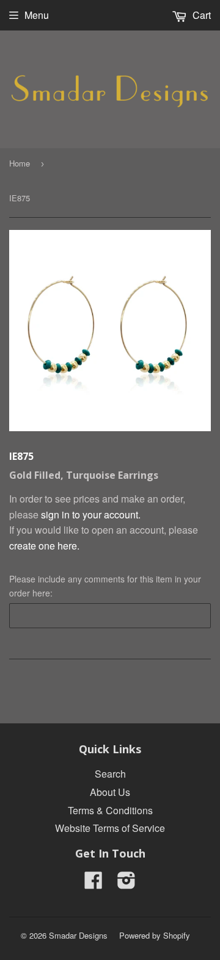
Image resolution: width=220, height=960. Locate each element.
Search (110, 774)
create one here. (44, 546)
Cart (200, 15)
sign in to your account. (91, 514)
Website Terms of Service (110, 828)
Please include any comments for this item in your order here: (105, 585)
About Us (110, 792)
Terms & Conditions (110, 810)
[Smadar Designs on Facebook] (93, 883)
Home (19, 163)
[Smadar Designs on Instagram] (126, 883)
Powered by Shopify (154, 935)
